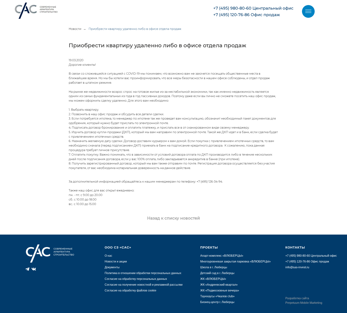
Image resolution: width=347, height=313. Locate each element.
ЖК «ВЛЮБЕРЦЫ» (213, 278)
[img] (308, 11)
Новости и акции (116, 261)
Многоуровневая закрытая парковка (225, 261)
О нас (108, 255)
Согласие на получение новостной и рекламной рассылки (144, 284)
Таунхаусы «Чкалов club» (217, 296)
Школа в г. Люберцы (213, 267)
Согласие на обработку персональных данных (136, 278)
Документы (112, 267)
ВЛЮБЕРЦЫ (260, 261)
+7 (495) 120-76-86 (231, 14)
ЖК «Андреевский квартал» (219, 284)
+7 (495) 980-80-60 (232, 8)
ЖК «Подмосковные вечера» (219, 290)
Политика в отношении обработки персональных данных (143, 273)
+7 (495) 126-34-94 (209, 181)
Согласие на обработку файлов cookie (130, 290)
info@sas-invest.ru (297, 267)
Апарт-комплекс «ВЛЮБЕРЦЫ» (221, 255)
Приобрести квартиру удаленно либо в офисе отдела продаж (135, 29)
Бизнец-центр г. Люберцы (217, 302)
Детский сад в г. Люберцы (217, 273)
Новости (75, 29)
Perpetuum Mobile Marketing (303, 302)
